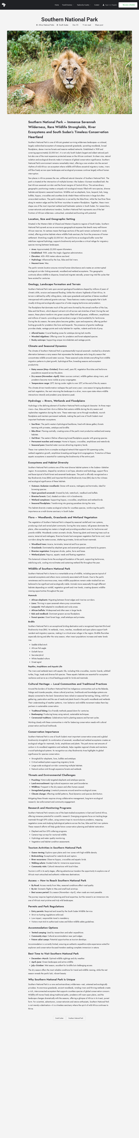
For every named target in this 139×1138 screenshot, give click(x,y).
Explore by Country (83, 5)
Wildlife (31, 994)
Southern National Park (76, 1018)
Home (57, 5)
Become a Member (129, 5)
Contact (96, 5)
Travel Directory (67, 5)
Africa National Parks (46, 25)
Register (114, 5)
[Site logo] (4, 5)
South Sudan (63, 25)
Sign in (107, 5)
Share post (99, 25)
